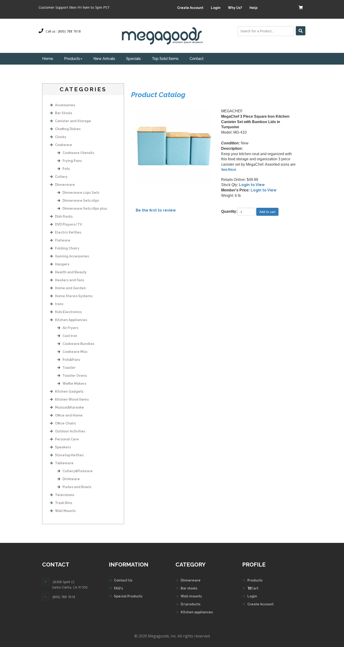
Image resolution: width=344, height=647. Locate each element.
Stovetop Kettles (69, 455)
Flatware (62, 240)
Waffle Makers (74, 383)
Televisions (64, 495)
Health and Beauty (71, 272)
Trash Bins (63, 503)
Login (215, 8)
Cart (254, 588)
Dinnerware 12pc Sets (80, 192)
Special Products (128, 596)
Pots (66, 169)
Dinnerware (65, 184)
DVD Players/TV (68, 224)
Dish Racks (64, 216)
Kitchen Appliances (71, 320)
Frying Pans (72, 161)
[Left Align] (300, 30)
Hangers (62, 264)
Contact (197, 58)
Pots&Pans (71, 360)
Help (253, 8)
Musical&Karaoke (69, 407)
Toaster (69, 367)
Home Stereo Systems (73, 296)
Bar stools (189, 588)
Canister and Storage (73, 121)
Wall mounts (191, 596)
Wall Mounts (65, 511)
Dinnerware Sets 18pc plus (84, 208)
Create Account (190, 8)
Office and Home (69, 415)
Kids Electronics (68, 312)
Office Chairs (65, 423)
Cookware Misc (75, 352)
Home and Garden (70, 288)
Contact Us (123, 580)
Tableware (64, 463)
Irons (59, 304)
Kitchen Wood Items (72, 399)
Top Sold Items (165, 58)
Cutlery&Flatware (77, 471)
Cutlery (61, 177)
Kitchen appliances (197, 612)
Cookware (63, 145)
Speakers (63, 447)
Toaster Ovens (74, 375)
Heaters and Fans (69, 280)
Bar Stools (63, 113)
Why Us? (235, 8)
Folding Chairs (67, 248)
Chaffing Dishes (68, 129)
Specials (133, 58)
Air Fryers (70, 328)
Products (72, 58)
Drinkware (71, 479)
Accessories (65, 105)
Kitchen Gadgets (69, 391)
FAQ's (118, 588)
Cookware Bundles (78, 344)
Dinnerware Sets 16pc (80, 200)
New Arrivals (104, 58)
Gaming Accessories (72, 256)
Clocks (60, 137)
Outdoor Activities (70, 431)
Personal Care (67, 439)
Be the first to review (156, 210)
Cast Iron (69, 336)
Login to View (252, 185)
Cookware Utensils (78, 153)
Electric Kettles (68, 232)
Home (47, 58)
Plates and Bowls (76, 487)
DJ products (190, 604)
